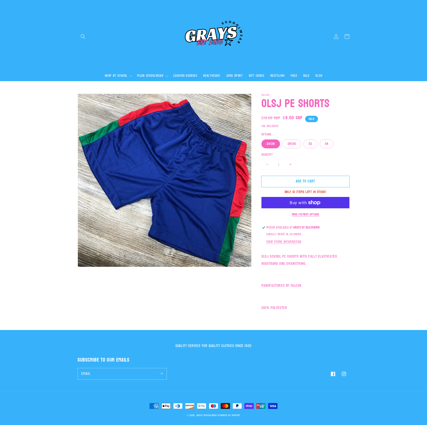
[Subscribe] (161, 373)
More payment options (305, 214)
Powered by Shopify (229, 415)
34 (326, 144)
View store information (283, 242)
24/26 (271, 144)
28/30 (292, 144)
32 (310, 144)
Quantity (267, 155)
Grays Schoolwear (206, 415)
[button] (83, 36)
